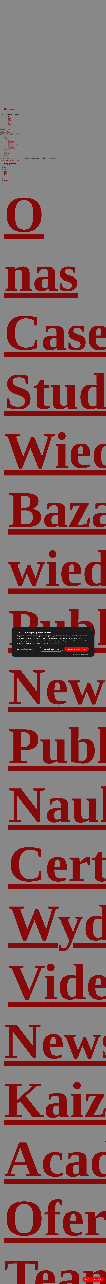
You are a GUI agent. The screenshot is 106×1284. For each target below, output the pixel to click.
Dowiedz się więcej (55, 643)
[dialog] (53, 642)
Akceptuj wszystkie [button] (76, 649)
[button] (25, 649)
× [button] (91, 630)
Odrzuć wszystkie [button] (51, 649)
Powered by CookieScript (81, 654)
